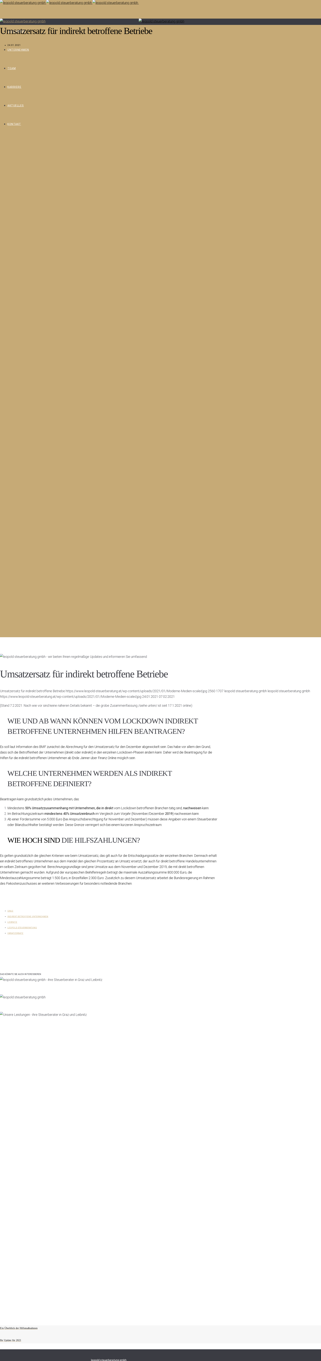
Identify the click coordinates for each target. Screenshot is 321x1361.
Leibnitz (12, 922)
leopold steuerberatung (22, 928)
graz (10, 911)
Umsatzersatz (15, 933)
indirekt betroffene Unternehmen (27, 917)
